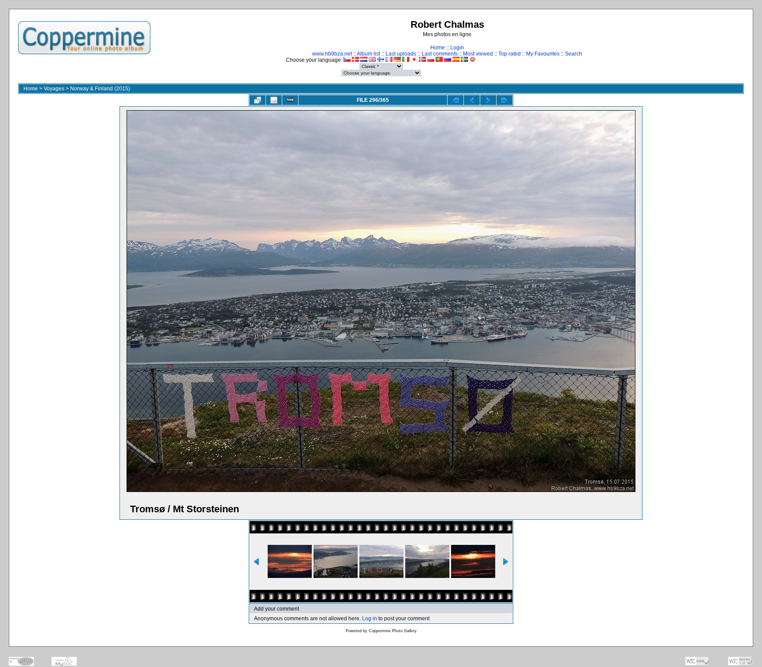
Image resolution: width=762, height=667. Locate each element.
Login (457, 48)
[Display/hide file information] (274, 100)
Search (573, 54)
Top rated (509, 54)
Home (437, 48)
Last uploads (400, 54)
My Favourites (543, 54)
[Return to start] (455, 100)
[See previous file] (472, 100)
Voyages (54, 89)
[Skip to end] (504, 100)
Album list (368, 54)
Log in (369, 618)
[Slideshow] (290, 100)
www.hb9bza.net (332, 54)
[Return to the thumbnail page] (257, 100)
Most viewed (478, 54)
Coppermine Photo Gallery (393, 631)
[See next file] (488, 100)
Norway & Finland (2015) (100, 89)
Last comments (440, 54)
